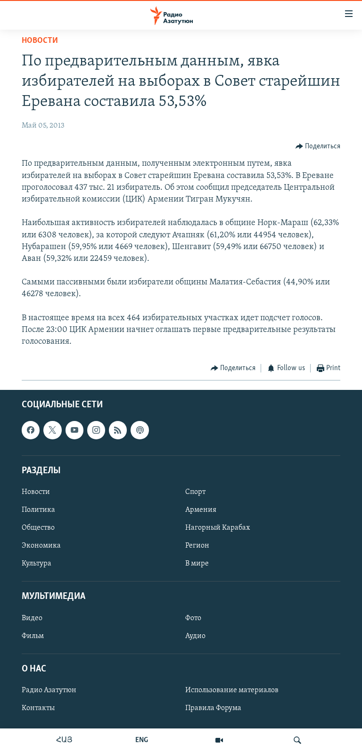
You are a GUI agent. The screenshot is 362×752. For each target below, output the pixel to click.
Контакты (38, 708)
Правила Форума (213, 708)
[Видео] (219, 740)
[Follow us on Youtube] (74, 430)
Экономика (41, 546)
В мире (197, 563)
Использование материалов (232, 690)
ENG (141, 740)
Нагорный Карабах (217, 528)
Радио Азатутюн (49, 690)
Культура (36, 563)
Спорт (195, 492)
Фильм (33, 635)
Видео (32, 618)
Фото (193, 618)
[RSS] (118, 430)
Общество (38, 528)
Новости (40, 41)
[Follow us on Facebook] (31, 430)
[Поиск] (297, 740)
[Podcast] (139, 430)
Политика (38, 510)
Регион (197, 546)
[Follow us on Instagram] (96, 430)
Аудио (195, 635)
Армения (200, 510)
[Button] (318, 146)
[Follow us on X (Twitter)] (52, 430)
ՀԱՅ (64, 740)
